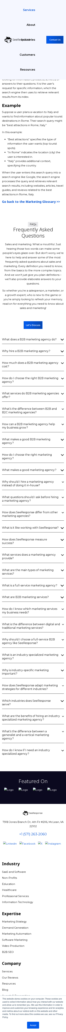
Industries (28, 39)
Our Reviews (10, 977)
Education (8, 884)
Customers (27, 54)
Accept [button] (33, 1025)
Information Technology (17, 902)
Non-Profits (9, 877)
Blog (5, 989)
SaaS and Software (14, 871)
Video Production (13, 945)
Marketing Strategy (14, 921)
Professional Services (15, 896)
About (31, 24)
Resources (27, 69)
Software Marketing (14, 939)
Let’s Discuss (33, 325)
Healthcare (9, 890)
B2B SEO (8, 952)
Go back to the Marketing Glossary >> (31, 202)
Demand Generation (15, 927)
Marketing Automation (16, 933)
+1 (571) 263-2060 (33, 834)
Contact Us (55, 39)
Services (29, 10)
